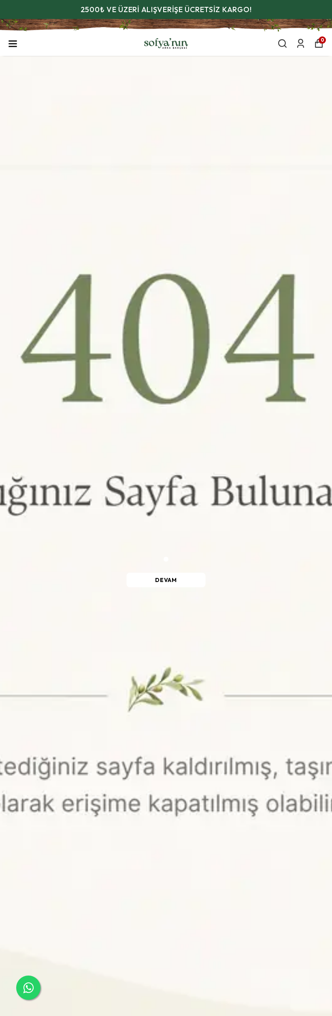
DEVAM (166, 580)
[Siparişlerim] (301, 43)
